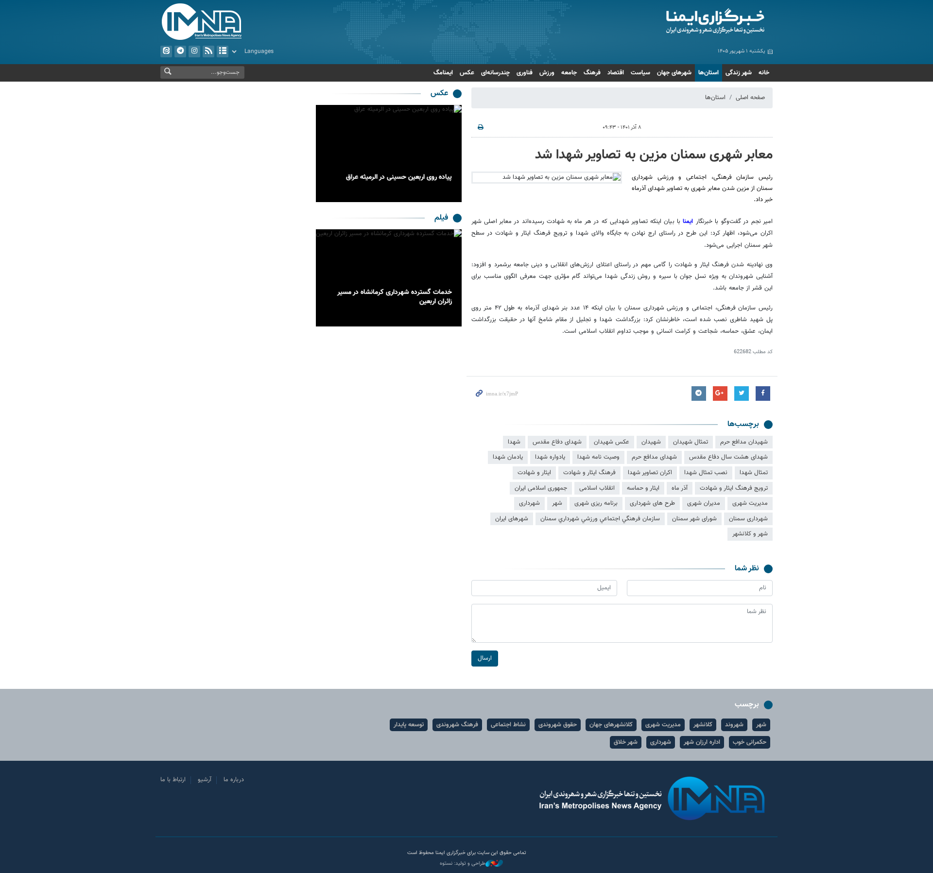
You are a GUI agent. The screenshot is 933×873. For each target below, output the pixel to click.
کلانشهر (702, 725)
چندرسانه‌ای (495, 73)
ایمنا (674, 21)
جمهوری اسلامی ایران (541, 488)
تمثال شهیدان (690, 442)
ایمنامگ (443, 73)
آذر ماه (680, 488)
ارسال (485, 658)
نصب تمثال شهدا (705, 473)
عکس (467, 73)
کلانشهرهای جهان (611, 725)
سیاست (640, 73)
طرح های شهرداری (652, 503)
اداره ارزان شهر (702, 742)
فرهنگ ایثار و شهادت (589, 473)
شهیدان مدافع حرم (744, 442)
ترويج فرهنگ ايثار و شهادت (734, 488)
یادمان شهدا (508, 457)
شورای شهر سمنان (694, 519)
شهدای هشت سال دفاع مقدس (728, 457)
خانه (764, 73)
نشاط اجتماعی (508, 725)
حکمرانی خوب (749, 742)
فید (208, 51)
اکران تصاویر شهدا (650, 473)
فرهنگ (592, 73)
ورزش (546, 73)
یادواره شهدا (550, 457)
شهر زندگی (739, 73)
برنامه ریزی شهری (596, 503)
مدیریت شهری (750, 503)
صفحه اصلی (750, 98)
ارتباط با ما (173, 780)
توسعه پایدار (409, 725)
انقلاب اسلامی (597, 488)
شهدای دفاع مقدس (557, 442)
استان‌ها (708, 73)
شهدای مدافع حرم (654, 457)
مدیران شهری (703, 503)
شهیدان (651, 442)
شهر (557, 503)
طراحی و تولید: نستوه (462, 864)
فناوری (525, 73)
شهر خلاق (626, 742)
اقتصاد (615, 73)
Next (325, 153)
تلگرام (180, 51)
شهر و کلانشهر (750, 534)
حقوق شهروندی (557, 725)
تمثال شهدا (754, 473)
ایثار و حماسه (643, 488)
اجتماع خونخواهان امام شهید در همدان (399, 177)
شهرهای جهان (674, 73)
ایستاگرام (194, 51)
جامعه (569, 73)
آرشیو (222, 51)
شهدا (514, 442)
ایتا (166, 51)
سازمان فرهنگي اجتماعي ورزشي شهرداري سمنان (600, 519)
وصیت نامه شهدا (598, 457)
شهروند (734, 725)
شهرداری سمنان (748, 519)
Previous (452, 153)
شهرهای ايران (511, 519)
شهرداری (529, 503)
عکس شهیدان (611, 442)
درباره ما (234, 780)
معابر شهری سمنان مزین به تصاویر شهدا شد (654, 155)
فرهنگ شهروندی (457, 725)
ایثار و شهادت (534, 473)
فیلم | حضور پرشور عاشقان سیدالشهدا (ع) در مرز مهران (391, 297)
